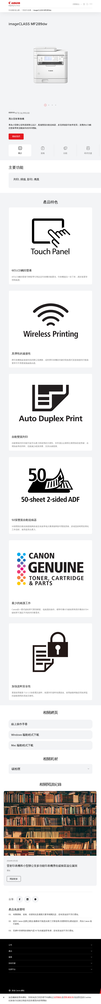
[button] (45, 105)
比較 (65, 153)
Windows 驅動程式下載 (25, 735)
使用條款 (58, 997)
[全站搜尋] (87, 4)
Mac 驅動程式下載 (22, 745)
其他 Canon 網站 (18, 990)
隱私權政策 (69, 997)
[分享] (19, 899)
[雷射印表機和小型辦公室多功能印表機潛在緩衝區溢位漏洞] (50, 838)
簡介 (20, 153)
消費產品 (76, 4)
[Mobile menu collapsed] (90, 3)
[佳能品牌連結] (14, 4)
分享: (11, 899)
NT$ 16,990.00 (22, 113)
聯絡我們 (16, 136)
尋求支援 (88, 153)
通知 (8, 870)
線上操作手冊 (19, 724)
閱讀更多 (14, 879)
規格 (43, 153)
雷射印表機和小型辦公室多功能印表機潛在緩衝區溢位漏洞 (42, 866)
